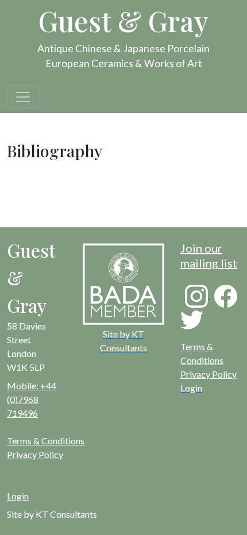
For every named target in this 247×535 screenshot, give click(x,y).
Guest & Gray (123, 20)
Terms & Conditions (45, 440)
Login (18, 495)
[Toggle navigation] (23, 97)
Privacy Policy (208, 374)
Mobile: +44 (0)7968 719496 (31, 399)
